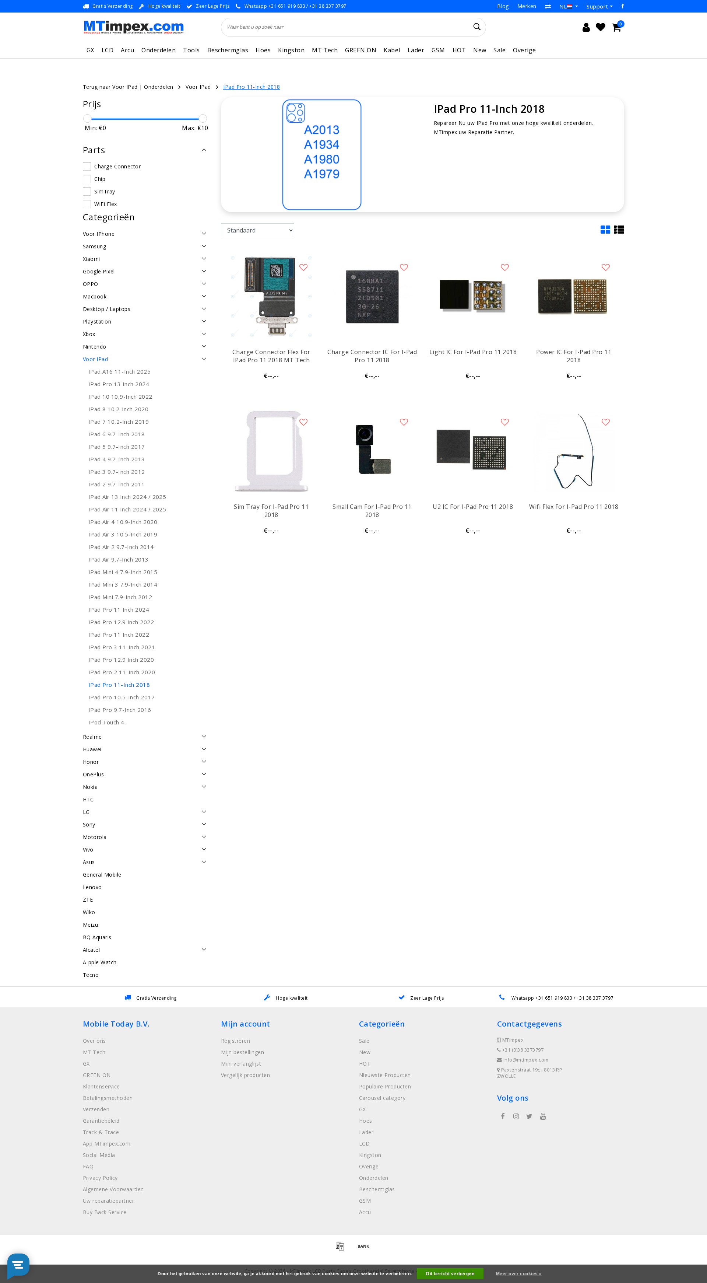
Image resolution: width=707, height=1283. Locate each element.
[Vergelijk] (548, 6)
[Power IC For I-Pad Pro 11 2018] (573, 296)
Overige (524, 50)
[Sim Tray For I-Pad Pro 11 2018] (271, 451)
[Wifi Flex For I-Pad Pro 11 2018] (573, 451)
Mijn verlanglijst (241, 1063)
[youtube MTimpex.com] (542, 1116)
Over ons (94, 1040)
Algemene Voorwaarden (113, 1189)
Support (597, 6)
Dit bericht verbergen (450, 1273)
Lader (416, 50)
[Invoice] (342, 1249)
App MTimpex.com (106, 1143)
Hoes (263, 50)
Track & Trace (101, 1132)
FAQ (88, 1166)
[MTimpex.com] (133, 27)
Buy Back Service (105, 1212)
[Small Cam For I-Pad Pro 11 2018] (372, 451)
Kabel (392, 50)
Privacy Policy (100, 1177)
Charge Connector (117, 166)
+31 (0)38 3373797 (522, 1050)
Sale (499, 50)
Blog (503, 6)
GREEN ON (360, 50)
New (479, 50)
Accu (127, 50)
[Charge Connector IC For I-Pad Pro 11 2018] (372, 296)
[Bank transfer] (365, 1249)
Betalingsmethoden (108, 1097)
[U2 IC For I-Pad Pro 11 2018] (472, 451)
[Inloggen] (586, 27)
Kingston (291, 50)
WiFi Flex (105, 203)
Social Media (99, 1154)
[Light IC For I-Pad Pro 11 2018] (472, 296)
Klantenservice (101, 1086)
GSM (438, 50)
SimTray (104, 191)
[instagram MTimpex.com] (515, 1116)
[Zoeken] (477, 27)
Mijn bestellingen (242, 1052)
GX (90, 50)
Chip (99, 178)
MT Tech (325, 50)
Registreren (235, 1040)
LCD (107, 50)
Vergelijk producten (245, 1075)
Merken (527, 6)
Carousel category (382, 1097)
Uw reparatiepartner (108, 1200)
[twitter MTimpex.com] (529, 1116)
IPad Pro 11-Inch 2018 (251, 86)
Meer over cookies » (519, 1273)
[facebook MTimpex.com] (502, 1116)
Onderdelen (158, 50)
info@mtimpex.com (526, 1060)
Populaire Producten (385, 1086)
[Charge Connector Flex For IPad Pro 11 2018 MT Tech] (271, 296)
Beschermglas (228, 50)
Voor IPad (198, 86)
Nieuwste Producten (385, 1075)
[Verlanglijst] (600, 27)
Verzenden (96, 1109)
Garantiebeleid (101, 1120)
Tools (191, 50)
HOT (459, 50)
